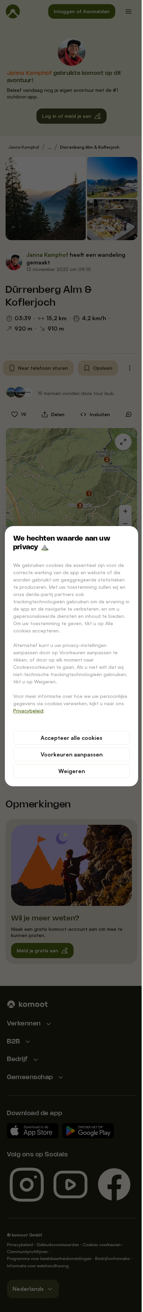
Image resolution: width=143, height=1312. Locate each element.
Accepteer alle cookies (71, 737)
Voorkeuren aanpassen (72, 754)
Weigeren (71, 771)
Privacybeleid (28, 711)
